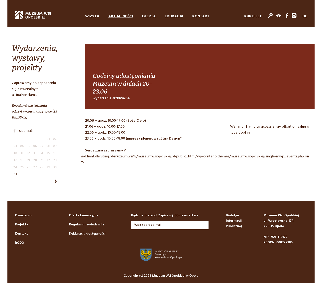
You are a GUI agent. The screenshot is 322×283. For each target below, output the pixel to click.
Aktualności (120, 16)
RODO (19, 243)
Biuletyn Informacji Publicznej (234, 221)
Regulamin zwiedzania (86, 224)
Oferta (149, 16)
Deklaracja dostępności (87, 233)
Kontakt (200, 16)
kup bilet (253, 16)
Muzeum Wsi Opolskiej (33, 15)
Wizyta (92, 16)
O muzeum (23, 215)
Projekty (21, 224)
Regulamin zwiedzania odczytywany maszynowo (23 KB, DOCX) (34, 111)
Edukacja (174, 16)
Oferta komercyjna (83, 215)
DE (304, 16)
